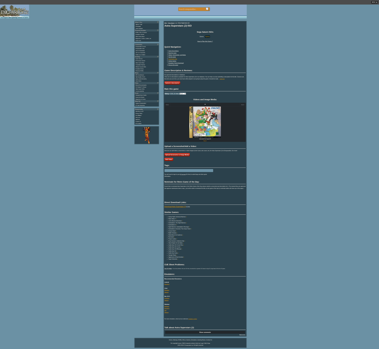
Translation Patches (140, 64)
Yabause (166, 292)
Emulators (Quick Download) (176, 63)
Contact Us (138, 121)
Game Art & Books (140, 97)
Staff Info (138, 119)
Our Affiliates (139, 115)
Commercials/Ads (140, 91)
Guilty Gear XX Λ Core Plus (176, 245)
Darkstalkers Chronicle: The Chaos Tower (180, 229)
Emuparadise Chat (140, 48)
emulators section (192, 318)
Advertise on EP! (140, 111)
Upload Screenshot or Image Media (177, 155)
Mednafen (166, 290)
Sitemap (175, 340)
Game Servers (139, 58)
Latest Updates (139, 28)
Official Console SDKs (141, 66)
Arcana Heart (172, 231)
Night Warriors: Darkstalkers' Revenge (179, 227)
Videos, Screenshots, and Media (177, 55)
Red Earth (171, 237)
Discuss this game (173, 65)
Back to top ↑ (242, 334)
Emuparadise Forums (141, 46)
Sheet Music (138, 81)
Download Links (172, 59)
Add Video (168, 159)
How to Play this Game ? (205, 41)
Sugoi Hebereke (173, 259)
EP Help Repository (140, 105)
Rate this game (172, 53)
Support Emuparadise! (141, 103)
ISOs (165, 23)
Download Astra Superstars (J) (175, 207)
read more (222, 78)
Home (170, 340)
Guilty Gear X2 (172, 251)
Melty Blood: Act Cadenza (175, 235)
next (242, 104)
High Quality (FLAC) (140, 77)
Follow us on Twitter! (140, 54)
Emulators (194, 340)
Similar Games (172, 61)
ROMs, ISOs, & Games (141, 32)
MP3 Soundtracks (140, 75)
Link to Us (138, 117)
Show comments (205, 332)
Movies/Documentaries (141, 85)
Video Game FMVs (140, 89)
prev (167, 104)
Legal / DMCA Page (205, 343)
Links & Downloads (140, 50)
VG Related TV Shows (141, 87)
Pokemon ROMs (140, 70)
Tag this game (172, 57)
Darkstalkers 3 (172, 224)
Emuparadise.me (189, 345)
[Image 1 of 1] (205, 122)
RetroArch (166, 284)
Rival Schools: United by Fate (176, 241)
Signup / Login (139, 24)
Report (205, 140)
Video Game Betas (140, 62)
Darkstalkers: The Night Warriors (177, 223)
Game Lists (138, 40)
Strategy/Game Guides (141, 95)
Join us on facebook (140, 52)
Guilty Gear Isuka (173, 253)
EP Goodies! (139, 123)
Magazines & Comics (141, 99)
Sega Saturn (171, 23)
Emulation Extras (140, 68)
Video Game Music (140, 36)
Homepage (138, 26)
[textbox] (194, 9)
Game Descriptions (173, 51)
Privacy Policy (139, 113)
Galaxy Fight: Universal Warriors (177, 216)
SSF (165, 310)
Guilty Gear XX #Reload (175, 249)
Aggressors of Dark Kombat (176, 257)
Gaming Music (201, 340)
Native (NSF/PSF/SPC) (141, 79)
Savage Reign (172, 255)
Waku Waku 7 (172, 218)
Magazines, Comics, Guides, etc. (143, 38)
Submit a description (172, 83)
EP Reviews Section (140, 60)
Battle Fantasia (172, 233)
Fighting (207, 36)
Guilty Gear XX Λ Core (174, 247)
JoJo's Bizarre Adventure (175, 221)
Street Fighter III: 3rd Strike (175, 243)
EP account (183, 174)
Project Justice (172, 239)
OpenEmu (166, 298)
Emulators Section (140, 34)
